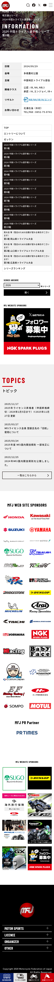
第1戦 (20, 147)
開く (27, 292)
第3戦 (20, 164)
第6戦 (20, 190)
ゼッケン (9, 139)
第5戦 (20, 182)
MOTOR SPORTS (14, 928)
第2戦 (20, 155)
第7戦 (20, 199)
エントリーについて (15, 133)
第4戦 (20, 173)
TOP (6, 127)
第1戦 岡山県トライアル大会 (26, 235)
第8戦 (20, 208)
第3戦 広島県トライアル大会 (26, 259)
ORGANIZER (11, 941)
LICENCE (9, 935)
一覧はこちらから (27, 475)
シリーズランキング (14, 268)
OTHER (8, 948)
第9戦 (20, 217)
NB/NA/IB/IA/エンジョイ (40, 99)
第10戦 (20, 225)
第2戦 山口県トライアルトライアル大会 (26, 247)
